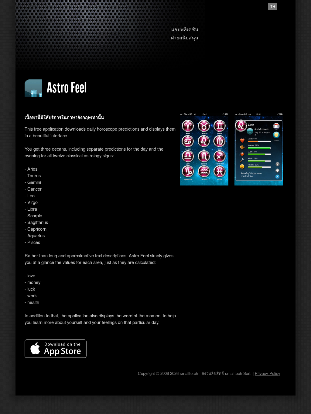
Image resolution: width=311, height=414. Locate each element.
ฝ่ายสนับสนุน (184, 37)
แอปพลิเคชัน (184, 29)
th (272, 6)
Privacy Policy (267, 373)
